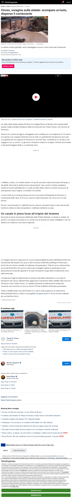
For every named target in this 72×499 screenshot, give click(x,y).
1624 (39, 465)
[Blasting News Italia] (11, 2)
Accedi (69, 2)
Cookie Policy (15, 486)
